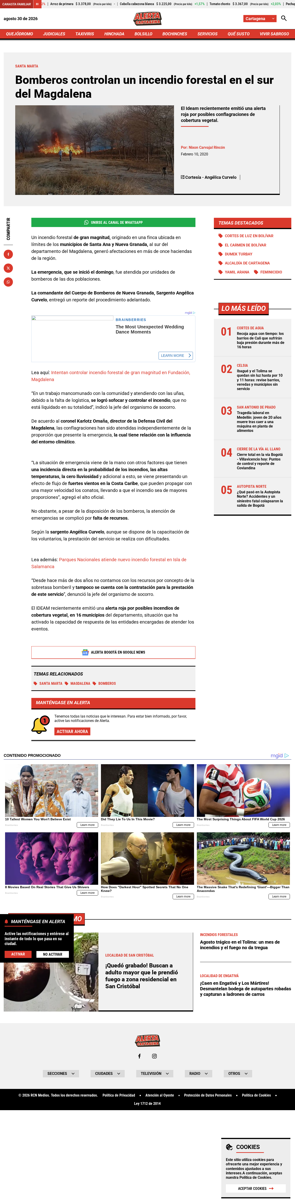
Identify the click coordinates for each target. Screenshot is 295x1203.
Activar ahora (72, 731)
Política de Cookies (255, 1177)
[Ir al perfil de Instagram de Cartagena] (154, 1056)
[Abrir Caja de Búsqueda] (284, 18)
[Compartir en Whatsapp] (8, 282)
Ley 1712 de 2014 (147, 1104)
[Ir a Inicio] (147, 19)
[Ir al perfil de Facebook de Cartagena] (139, 1056)
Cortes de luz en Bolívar (249, 236)
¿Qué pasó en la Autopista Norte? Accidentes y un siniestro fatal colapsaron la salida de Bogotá (260, 499)
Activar (18, 954)
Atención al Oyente (159, 1095)
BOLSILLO (143, 33)
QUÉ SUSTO (239, 33)
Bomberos (107, 683)
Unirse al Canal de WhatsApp (117, 222)
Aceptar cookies (252, 1188)
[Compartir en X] (8, 268)
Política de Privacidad (119, 1095)
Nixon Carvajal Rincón (207, 147)
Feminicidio (271, 272)
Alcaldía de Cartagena (247, 263)
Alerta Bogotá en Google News (118, 652)
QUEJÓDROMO (19, 33)
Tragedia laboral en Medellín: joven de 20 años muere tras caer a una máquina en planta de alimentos (259, 422)
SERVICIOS (208, 33)
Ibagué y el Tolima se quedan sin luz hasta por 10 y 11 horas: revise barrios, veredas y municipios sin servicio (260, 380)
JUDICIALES (54, 33)
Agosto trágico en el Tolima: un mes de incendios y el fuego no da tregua (240, 944)
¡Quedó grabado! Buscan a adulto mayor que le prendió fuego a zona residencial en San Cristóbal (141, 976)
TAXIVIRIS (84, 33)
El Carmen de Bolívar (245, 245)
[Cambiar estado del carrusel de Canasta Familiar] (37, 4)
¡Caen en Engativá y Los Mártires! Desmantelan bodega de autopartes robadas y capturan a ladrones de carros (245, 988)
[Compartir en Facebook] (8, 254)
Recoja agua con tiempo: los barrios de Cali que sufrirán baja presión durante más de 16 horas (260, 340)
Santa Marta (50, 683)
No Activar (52, 954)
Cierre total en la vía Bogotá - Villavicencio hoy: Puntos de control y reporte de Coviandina (260, 461)
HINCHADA (114, 33)
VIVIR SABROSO (274, 33)
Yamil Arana (237, 272)
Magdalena (80, 683)
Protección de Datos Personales (208, 1095)
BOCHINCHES (174, 33)
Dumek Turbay (238, 254)
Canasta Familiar (16, 4)
